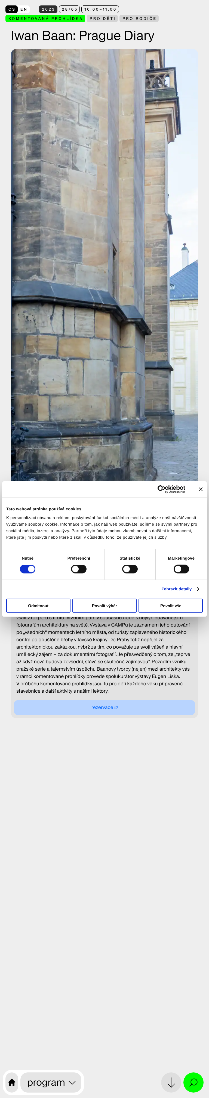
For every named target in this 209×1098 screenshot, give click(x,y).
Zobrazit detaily (176, 589)
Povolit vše (170, 605)
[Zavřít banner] (201, 489)
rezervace (102, 707)
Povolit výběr (104, 605)
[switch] (79, 569)
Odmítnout (38, 605)
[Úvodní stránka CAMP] (11, 1082)
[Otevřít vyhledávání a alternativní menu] (193, 1082)
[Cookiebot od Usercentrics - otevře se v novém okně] (165, 489)
